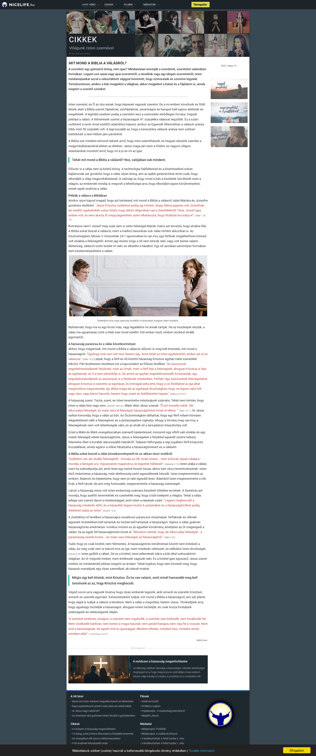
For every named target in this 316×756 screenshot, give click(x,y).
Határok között (150, 701)
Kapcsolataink (84, 54)
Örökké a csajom (151, 706)
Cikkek (75, 724)
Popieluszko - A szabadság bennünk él (163, 710)
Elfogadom (297, 750)
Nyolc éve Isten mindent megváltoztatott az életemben (102, 701)
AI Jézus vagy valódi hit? (86, 710)
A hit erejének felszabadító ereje (90, 743)
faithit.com (202, 640)
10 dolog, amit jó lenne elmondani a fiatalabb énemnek (102, 733)
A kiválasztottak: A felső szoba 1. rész (163, 743)
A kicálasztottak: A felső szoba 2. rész (163, 738)
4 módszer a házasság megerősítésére (160, 661)
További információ (202, 750)
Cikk (73, 54)
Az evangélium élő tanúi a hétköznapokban (96, 738)
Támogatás (200, 4)
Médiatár (146, 724)
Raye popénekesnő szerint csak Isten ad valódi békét (101, 706)
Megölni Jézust (150, 715)
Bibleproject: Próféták (154, 728)
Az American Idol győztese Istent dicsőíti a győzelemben (103, 715)
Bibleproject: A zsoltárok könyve (159, 733)
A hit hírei (77, 696)
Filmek (144, 696)
